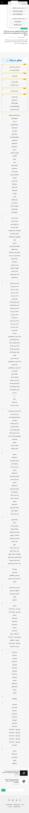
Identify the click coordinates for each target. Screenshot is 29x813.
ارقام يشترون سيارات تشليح (14, 557)
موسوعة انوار (14, 209)
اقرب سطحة (14, 541)
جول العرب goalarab (14, 575)
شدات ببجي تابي (14, 292)
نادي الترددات (14, 171)
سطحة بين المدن (14, 525)
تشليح (14, 544)
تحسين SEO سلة (15, 85)
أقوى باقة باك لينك (14, 429)
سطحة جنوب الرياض (14, 538)
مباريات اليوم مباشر (14, 460)
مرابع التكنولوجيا (14, 124)
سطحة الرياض (14, 519)
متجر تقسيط (14, 317)
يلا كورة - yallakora (14, 640)
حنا (14, 396)
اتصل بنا (10, 806)
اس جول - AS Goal (14, 646)
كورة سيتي (14, 572)
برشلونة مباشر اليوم (14, 590)
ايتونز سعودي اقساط (14, 302)
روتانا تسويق (14, 165)
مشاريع (14, 442)
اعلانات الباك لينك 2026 (14, 252)
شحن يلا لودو (15, 364)
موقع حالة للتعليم (14, 268)
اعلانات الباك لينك (14, 233)
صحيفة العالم (14, 277)
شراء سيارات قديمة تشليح (14, 563)
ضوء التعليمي (14, 96)
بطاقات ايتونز (14, 374)
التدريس (14, 243)
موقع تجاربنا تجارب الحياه (14, 436)
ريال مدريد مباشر (15, 467)
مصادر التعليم (14, 258)
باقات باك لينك (14, 227)
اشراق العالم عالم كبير (14, 246)
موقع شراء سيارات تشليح (14, 554)
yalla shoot (14, 457)
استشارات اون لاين (14, 174)
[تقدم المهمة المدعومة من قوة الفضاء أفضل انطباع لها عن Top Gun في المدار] (24, 773)
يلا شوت (14, 454)
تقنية (14, 240)
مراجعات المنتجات (24, 28)
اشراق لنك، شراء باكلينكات (14, 230)
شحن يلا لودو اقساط (14, 305)
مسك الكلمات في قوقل (14, 115)
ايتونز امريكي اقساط (14, 349)
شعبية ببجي (14, 370)
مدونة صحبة (14, 202)
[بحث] (2, 2)
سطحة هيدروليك (14, 529)
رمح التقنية (14, 184)
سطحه (14, 522)
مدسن (14, 162)
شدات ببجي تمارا (14, 286)
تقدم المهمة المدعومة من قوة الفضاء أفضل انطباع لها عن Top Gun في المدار (10, 773)
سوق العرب (14, 420)
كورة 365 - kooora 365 (14, 643)
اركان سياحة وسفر (14, 109)
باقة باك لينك (14, 82)
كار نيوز (14, 149)
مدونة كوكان (14, 143)
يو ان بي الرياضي (14, 265)
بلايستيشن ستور (14, 377)
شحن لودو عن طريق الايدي (14, 367)
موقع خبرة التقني (14, 152)
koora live (14, 621)
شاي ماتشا (14, 402)
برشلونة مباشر (14, 463)
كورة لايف (14, 658)
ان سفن (14, 121)
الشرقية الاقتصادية (14, 137)
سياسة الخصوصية (16, 806)
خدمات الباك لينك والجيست (14, 411)
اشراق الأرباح (14, 212)
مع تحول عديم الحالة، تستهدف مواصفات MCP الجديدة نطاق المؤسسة (12, 781)
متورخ (14, 159)
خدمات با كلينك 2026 (14, 433)
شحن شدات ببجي (14, 358)
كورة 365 (14, 569)
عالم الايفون (14, 140)
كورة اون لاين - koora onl (14, 637)
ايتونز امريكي (14, 299)
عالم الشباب (14, 76)
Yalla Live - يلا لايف (14, 634)
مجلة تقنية (14, 261)
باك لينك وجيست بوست (14, 255)
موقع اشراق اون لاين (14, 106)
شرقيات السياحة (14, 206)
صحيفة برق (14, 100)
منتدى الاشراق (14, 249)
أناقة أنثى (14, 156)
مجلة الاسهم (14, 134)
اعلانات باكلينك (14, 448)
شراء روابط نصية (14, 224)
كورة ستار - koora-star (14, 609)
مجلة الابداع (14, 168)
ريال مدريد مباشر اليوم (14, 587)
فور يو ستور (14, 330)
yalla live (14, 600)
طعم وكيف (14, 190)
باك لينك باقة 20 (14, 423)
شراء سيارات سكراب (14, 547)
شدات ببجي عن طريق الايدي (14, 336)
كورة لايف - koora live (14, 729)
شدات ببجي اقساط (14, 283)
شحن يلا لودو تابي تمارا (14, 342)
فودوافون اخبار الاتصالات (14, 236)
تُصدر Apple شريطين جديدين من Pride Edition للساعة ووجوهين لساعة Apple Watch (16, 33)
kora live (14, 655)
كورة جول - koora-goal (14, 612)
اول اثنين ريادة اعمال (14, 67)
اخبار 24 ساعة (14, 271)
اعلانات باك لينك (14, 445)
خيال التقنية (14, 127)
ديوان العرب (14, 439)
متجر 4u (14, 333)
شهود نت (14, 193)
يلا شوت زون (14, 757)
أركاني (14, 196)
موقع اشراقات (14, 103)
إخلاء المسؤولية (17, 804)
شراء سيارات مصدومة (14, 560)
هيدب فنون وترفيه (14, 274)
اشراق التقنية (14, 118)
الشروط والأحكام (9, 804)
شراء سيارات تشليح (14, 551)
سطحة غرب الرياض (14, 535)
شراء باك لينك (14, 218)
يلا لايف (14, 581)
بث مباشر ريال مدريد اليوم (14, 578)
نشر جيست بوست (14, 414)
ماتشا (14, 399)
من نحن (22, 804)
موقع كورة (14, 698)
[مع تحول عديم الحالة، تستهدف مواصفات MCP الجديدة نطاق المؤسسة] (24, 781)
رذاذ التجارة (14, 187)
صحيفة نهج (14, 146)
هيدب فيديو (14, 181)
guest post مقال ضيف (14, 417)
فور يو (14, 355)
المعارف (15, 177)
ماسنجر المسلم (14, 91)
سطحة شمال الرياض (14, 532)
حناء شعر (14, 392)
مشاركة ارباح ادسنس (14, 70)
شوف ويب (14, 131)
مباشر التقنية (14, 199)
